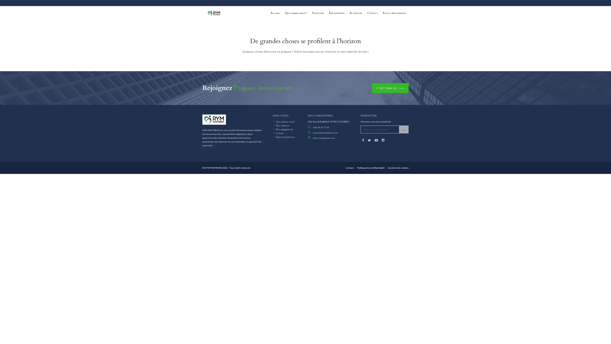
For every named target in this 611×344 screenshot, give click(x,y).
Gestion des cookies (398, 167)
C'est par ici (387, 88)
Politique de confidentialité (371, 167)
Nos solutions (282, 125)
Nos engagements (284, 129)
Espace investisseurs (285, 137)
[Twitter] (369, 140)
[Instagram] (383, 140)
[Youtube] (376, 140)
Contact (280, 133)
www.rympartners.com (324, 138)
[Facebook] (363, 140)
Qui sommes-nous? (285, 121)
